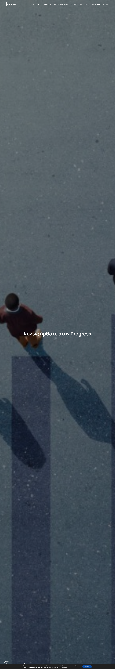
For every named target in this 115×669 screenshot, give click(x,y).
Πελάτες (87, 4)
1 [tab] (6, 664)
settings (64, 667)
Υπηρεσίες (47, 4)
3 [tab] (18, 664)
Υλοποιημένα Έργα (76, 4)
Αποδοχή (87, 666)
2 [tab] (12, 664)
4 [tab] (24, 664)
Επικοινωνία (96, 4)
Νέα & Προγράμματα (61, 4)
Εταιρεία (39, 4)
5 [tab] (30, 664)
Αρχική (32, 4)
